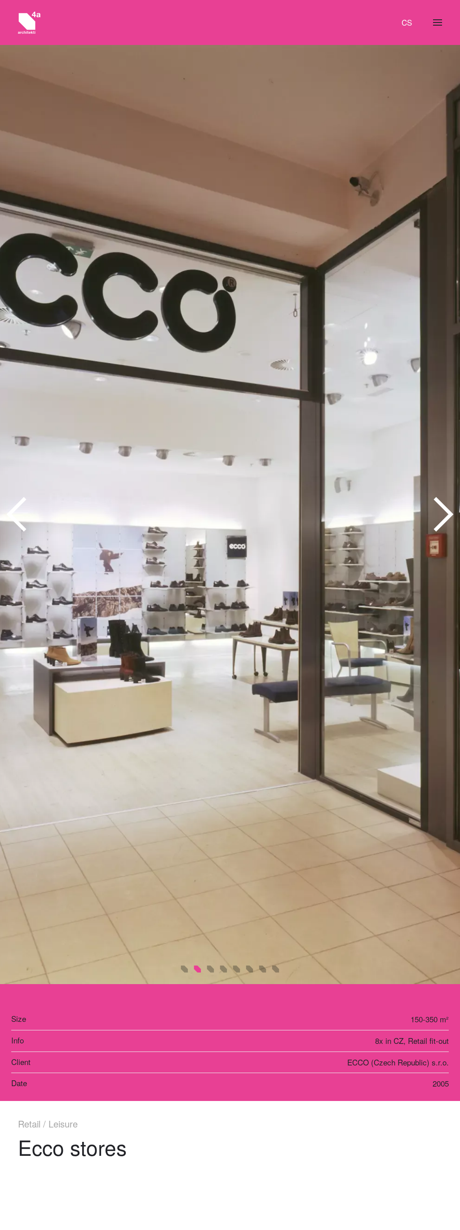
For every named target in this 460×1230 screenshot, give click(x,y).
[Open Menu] (437, 22)
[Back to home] (29, 22)
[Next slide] (443, 515)
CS (407, 22)
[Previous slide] (17, 515)
